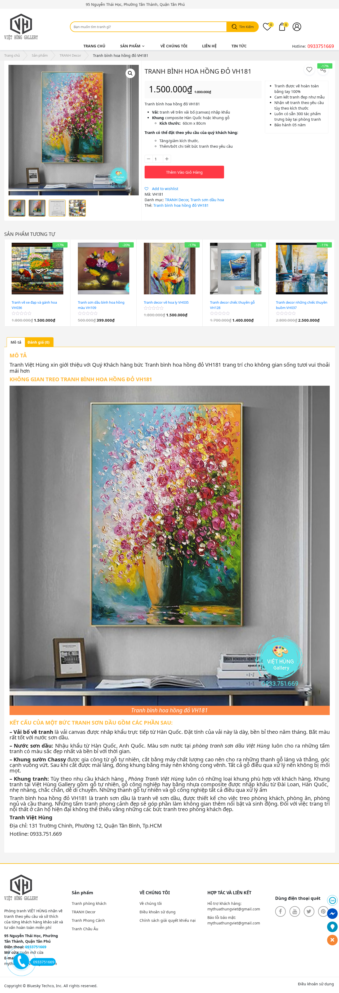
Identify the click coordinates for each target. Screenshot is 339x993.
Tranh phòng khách (89, 903)
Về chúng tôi (173, 45)
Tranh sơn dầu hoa (207, 199)
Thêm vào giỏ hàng (184, 172)
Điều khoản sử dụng (158, 911)
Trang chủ (94, 45)
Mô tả (16, 342)
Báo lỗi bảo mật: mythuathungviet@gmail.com (233, 920)
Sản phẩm (130, 45)
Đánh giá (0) (39, 342)
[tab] (16, 342)
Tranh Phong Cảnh (88, 920)
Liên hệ (209, 45)
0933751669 (320, 46)
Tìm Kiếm (246, 26)
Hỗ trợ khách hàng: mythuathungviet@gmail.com (233, 906)
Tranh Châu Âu (85, 928)
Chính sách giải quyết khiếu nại (168, 920)
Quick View (38, 324)
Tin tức (239, 45)
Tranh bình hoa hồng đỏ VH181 (181, 205)
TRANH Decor (70, 55)
